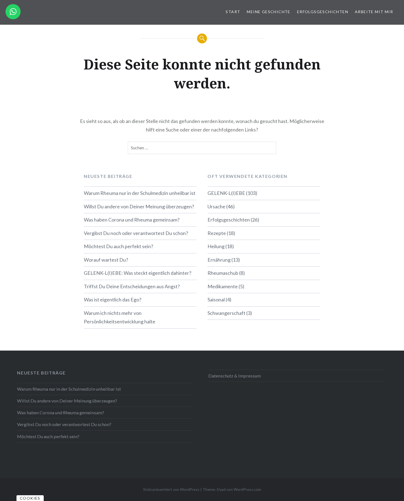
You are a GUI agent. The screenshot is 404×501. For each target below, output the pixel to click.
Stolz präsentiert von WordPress (171, 489)
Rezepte (216, 233)
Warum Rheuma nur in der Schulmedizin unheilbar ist (139, 193)
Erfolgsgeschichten (322, 11)
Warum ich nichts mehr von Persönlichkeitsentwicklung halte (119, 317)
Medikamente (222, 286)
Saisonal (216, 299)
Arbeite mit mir (374, 11)
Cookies (30, 498)
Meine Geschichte (268, 11)
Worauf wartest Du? (106, 260)
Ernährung (219, 260)
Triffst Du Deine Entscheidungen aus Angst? (132, 286)
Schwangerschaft (226, 313)
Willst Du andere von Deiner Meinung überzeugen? (139, 206)
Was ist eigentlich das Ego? (112, 299)
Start (233, 11)
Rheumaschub (222, 273)
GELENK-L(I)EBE (226, 193)
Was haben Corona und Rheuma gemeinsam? (131, 220)
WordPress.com (247, 489)
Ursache (216, 206)
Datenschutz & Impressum (234, 375)
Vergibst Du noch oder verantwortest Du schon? (136, 233)
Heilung (216, 246)
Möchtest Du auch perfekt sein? (118, 246)
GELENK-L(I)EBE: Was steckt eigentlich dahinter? (137, 273)
